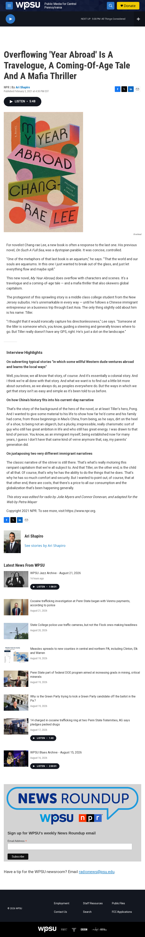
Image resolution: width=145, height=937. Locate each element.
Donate (130, 6)
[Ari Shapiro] (12, 541)
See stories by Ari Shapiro (45, 545)
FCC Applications (122, 912)
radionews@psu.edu (96, 871)
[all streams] (139, 18)
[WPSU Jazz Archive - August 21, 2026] (16, 579)
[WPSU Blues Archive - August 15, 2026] (16, 758)
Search (87, 912)
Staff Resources (93, 903)
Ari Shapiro (23, 87)
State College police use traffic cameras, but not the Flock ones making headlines (83, 625)
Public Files (118, 903)
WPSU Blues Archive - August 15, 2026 (56, 752)
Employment (61, 903)
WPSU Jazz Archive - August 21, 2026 (55, 573)
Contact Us (60, 912)
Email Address (17, 841)
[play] (10, 19)
